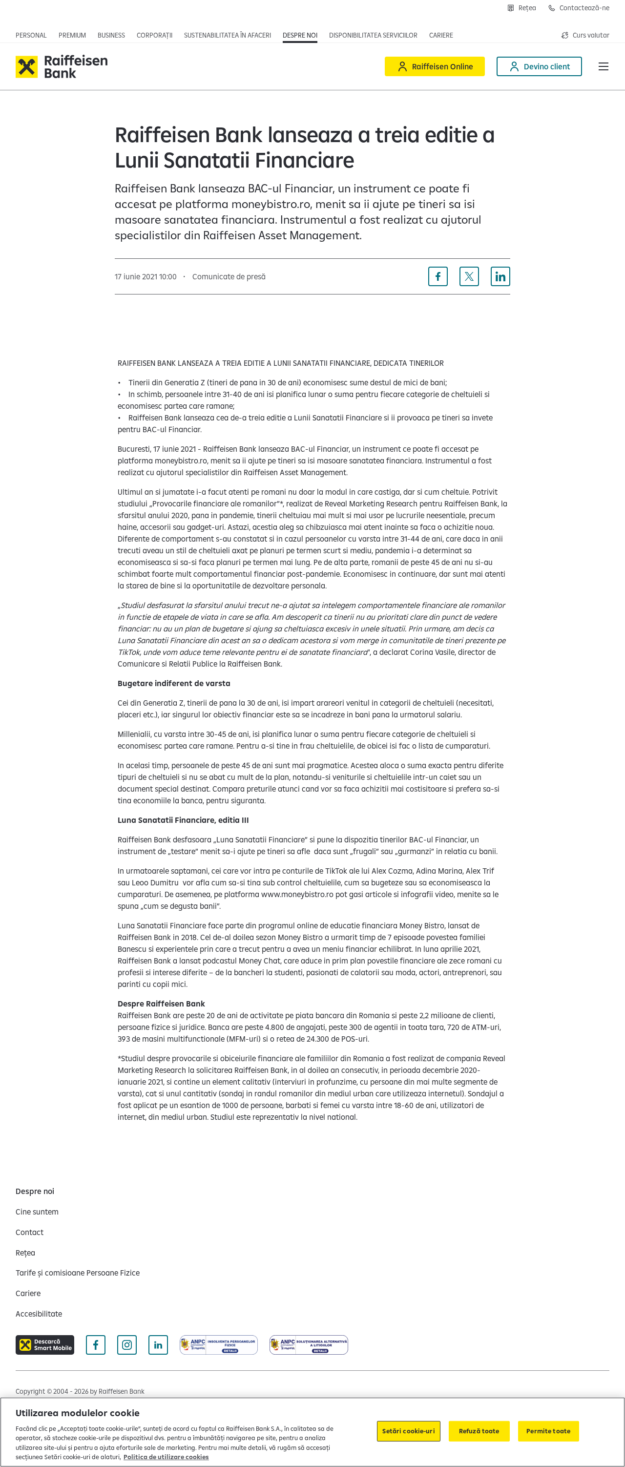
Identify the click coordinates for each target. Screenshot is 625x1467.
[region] (312, 1432)
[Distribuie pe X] (469, 276)
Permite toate (548, 1431)
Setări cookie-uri (408, 1431)
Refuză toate (479, 1431)
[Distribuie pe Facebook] (438, 276)
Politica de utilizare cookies (166, 1457)
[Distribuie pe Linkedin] (500, 276)
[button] (603, 66)
